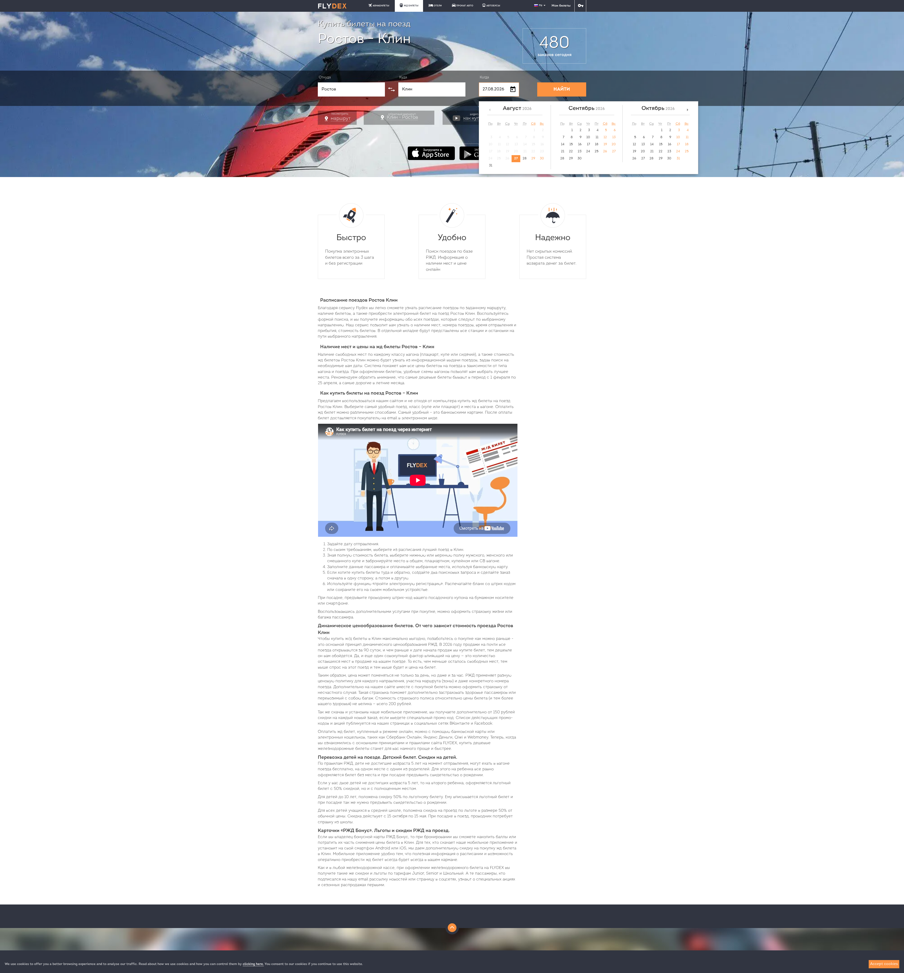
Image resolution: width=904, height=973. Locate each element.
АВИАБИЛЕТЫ (381, 5)
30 (542, 158)
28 (525, 158)
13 (614, 137)
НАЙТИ (561, 89)
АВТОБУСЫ (493, 5)
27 (516, 158)
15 (571, 144)
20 (614, 144)
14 (562, 144)
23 (579, 151)
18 (596, 144)
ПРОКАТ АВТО (464, 5)
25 (596, 151)
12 (605, 137)
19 (605, 144)
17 (588, 144)
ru (541, 5)
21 (562, 151)
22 (571, 151)
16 (579, 144)
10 (588, 137)
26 (605, 151)
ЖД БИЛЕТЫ (411, 5)
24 (588, 151)
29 (533, 158)
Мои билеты (561, 6)
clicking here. (253, 964)
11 (597, 137)
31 (490, 165)
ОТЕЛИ (438, 5)
